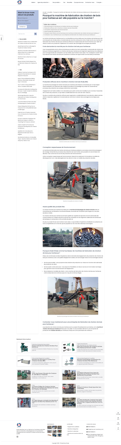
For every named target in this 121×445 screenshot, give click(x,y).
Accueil (44, 12)
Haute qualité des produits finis (52, 31)
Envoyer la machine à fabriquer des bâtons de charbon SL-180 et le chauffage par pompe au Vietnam (26, 120)
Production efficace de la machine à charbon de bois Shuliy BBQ (60, 28)
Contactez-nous (89, 2)
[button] (1, 38)
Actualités (49, 12)
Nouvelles (69, 2)
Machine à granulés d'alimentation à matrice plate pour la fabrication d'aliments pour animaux (27, 52)
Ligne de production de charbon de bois (87, 345)
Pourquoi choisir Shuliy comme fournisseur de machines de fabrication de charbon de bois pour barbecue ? (72, 33)
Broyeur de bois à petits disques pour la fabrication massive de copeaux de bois (27, 63)
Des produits (56, 2)
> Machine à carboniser (72, 431)
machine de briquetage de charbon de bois (82, 209)
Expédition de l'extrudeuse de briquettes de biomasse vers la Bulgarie (25, 132)
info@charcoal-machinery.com (95, 429)
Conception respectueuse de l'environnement (56, 29)
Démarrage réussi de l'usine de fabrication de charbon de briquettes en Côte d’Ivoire (27, 97)
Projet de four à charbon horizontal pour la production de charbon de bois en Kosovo (27, 114)
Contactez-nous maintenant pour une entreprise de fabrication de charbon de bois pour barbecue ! (70, 34)
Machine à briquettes (38, 344)
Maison (33, 2)
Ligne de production (43, 2)
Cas (64, 2)
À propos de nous (78, 2)
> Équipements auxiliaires (73, 426)
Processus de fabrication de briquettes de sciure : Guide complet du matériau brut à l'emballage (27, 91)
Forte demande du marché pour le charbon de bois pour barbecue (61, 26)
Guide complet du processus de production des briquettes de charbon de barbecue (27, 126)
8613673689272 (91, 426)
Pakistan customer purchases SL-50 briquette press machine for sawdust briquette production (27, 74)
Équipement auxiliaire (44, 358)
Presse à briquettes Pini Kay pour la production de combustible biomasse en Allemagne (27, 107)
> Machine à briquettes (72, 429)
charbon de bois (55, 330)
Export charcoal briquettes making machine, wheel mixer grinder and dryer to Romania (26, 80)
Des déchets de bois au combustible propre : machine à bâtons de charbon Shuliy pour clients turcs (27, 139)
